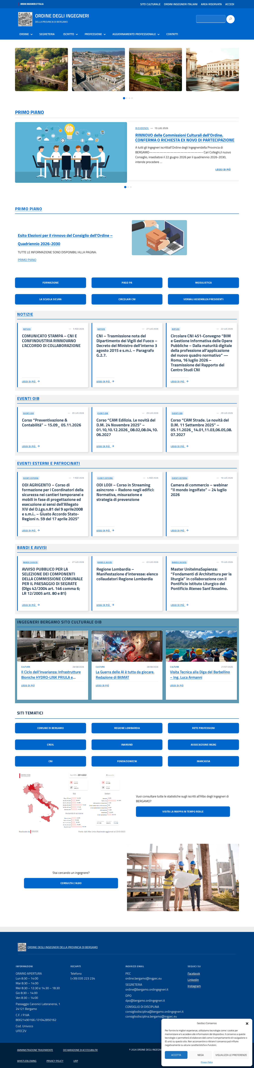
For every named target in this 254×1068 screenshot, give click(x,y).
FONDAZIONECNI (127, 761)
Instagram (194, 986)
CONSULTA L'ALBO (71, 883)
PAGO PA (127, 283)
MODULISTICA (203, 283)
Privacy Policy (207, 1062)
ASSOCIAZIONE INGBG (203, 745)
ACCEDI (229, 4)
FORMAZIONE (51, 283)
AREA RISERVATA (211, 4)
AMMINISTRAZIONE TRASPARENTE (35, 1050)
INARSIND (127, 745)
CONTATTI (172, 34)
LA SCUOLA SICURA (50, 299)
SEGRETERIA (47, 34)
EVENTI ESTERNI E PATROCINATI (48, 463)
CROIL (50, 745)
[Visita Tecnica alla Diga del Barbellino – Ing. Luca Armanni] (201, 646)
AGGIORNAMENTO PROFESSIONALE (134, 34)
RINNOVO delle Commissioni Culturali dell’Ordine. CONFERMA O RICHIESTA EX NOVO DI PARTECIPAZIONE (184, 137)
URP (75, 1061)
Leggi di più (29, 381)
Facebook (194, 973)
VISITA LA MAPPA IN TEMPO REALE (183, 811)
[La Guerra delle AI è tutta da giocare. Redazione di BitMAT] (127, 646)
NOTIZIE (25, 314)
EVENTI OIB (28, 398)
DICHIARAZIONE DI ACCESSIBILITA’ (80, 1050)
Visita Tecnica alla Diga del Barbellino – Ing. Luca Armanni (200, 674)
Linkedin (193, 979)
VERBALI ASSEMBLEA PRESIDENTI (203, 299)
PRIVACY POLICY (54, 1061)
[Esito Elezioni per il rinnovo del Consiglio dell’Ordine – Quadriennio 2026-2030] (159, 240)
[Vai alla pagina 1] (124, 98)
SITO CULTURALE (150, 4)
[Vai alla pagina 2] (127, 98)
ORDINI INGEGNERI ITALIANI (180, 4)
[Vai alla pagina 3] (129, 98)
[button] (247, 1023)
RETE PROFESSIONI (203, 728)
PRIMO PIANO (29, 112)
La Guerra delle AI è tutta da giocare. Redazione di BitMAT (125, 674)
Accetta (176, 1055)
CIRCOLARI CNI (127, 299)
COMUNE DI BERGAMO (50, 728)
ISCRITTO (68, 34)
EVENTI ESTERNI (31, 478)
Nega (200, 1055)
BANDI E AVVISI (32, 547)
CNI (51, 761)
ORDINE (24, 34)
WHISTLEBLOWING (26, 1061)
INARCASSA (203, 761)
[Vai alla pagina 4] (132, 98)
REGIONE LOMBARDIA (127, 728)
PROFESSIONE (93, 34)
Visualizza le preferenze (231, 1055)
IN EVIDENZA (142, 128)
